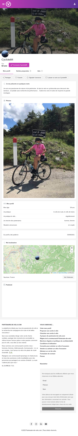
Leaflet (54, 273)
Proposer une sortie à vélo (49, 331)
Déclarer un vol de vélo (48, 351)
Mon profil (6, 71)
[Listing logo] (5, 53)
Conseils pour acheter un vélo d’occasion (54, 346)
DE (9, 366)
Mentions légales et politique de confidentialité (56, 341)
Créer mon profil (45, 328)
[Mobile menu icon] (3, 4)
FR (7, 366)
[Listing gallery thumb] (39, 150)
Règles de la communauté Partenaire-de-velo (55, 338)
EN (5, 366)
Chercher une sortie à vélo (49, 333)
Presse (42, 356)
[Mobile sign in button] (74, 4)
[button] (39, 259)
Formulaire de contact (47, 353)
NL (3, 366)
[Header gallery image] (39, 31)
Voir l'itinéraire (68, 277)
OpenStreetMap (62, 273)
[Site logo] (8, 4)
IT (11, 366)
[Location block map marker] (37, 258)
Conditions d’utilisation (48, 343)
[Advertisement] (39, 301)
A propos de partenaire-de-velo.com (52, 336)
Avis (39, 71)
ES (13, 366)
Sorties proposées (23, 71)
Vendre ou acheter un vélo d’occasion (53, 348)
